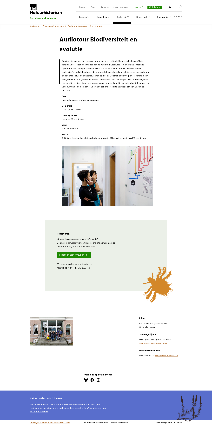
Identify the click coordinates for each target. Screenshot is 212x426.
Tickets (155, 7)
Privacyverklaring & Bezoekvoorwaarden (50, 423)
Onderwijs (122, 17)
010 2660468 (84, 268)
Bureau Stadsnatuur (120, 7)
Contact (178, 16)
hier (63, 243)
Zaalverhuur (105, 7)
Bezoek (83, 17)
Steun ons (137, 7)
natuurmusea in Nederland (166, 355)
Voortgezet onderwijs (53, 26)
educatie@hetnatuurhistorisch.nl (77, 264)
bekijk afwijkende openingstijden (153, 343)
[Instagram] (100, 381)
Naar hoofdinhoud (8, 2)
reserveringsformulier (71, 255)
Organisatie (162, 17)
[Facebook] (93, 381)
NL (170, 7)
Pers (93, 7)
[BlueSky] (87, 381)
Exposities (102, 17)
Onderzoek (141, 17)
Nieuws (82, 7)
